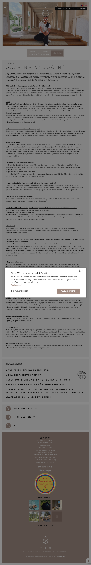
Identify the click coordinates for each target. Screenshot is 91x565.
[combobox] (80, 270)
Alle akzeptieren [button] (68, 291)
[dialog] (45, 282)
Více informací (16, 285)
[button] (19, 291)
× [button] (83, 270)
